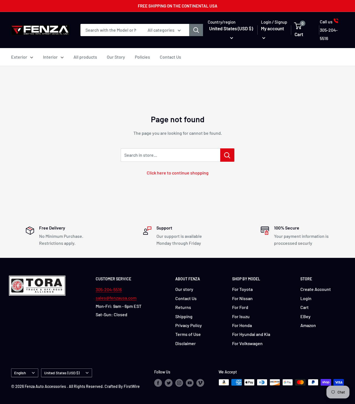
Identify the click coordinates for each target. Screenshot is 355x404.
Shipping (183, 316)
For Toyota (242, 289)
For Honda (242, 325)
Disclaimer (185, 343)
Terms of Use (188, 334)
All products (85, 56)
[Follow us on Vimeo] (200, 383)
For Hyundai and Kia (251, 334)
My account (272, 28)
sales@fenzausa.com (116, 297)
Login (305, 298)
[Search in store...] (227, 155)
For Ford (240, 307)
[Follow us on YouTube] (190, 383)
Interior (50, 56)
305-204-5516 (109, 289)
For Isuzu (241, 316)
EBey (305, 316)
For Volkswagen (247, 343)
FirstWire (132, 386)
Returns (183, 307)
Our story (184, 289)
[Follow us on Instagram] (179, 383)
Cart (304, 307)
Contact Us (170, 56)
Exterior (19, 56)
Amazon (308, 325)
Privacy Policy (188, 325)
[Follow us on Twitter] (169, 383)
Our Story (116, 56)
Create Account (315, 289)
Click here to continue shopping (178, 172)
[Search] (196, 30)
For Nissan (242, 298)
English (20, 372)
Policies (142, 56)
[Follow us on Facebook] (158, 383)
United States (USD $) (62, 372)
